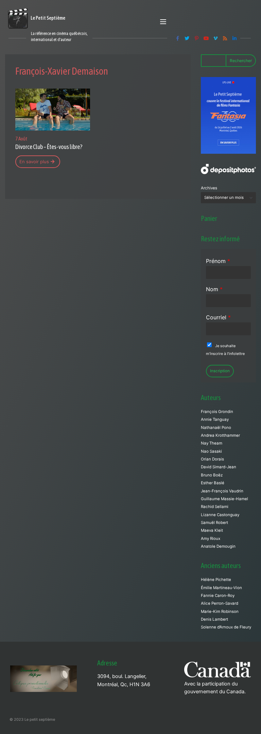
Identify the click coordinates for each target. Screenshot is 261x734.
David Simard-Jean (218, 467)
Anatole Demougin (218, 546)
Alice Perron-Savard (219, 603)
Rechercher (241, 60)
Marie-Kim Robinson (220, 611)
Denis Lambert (214, 619)
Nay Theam (211, 443)
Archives (209, 188)
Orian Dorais (212, 459)
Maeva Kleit (212, 530)
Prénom (218, 261)
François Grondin (217, 411)
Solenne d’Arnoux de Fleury (226, 627)
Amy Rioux (210, 538)
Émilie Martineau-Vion (221, 587)
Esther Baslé (212, 483)
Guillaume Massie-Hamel (224, 498)
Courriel (218, 317)
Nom (214, 289)
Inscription (220, 371)
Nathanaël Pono (216, 427)
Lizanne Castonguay (220, 514)
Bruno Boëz (212, 475)
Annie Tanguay (215, 419)
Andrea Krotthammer (220, 435)
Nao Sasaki (211, 451)
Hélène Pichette (216, 579)
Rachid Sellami (214, 506)
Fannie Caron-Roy (217, 595)
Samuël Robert (214, 522)
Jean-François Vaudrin (222, 491)
